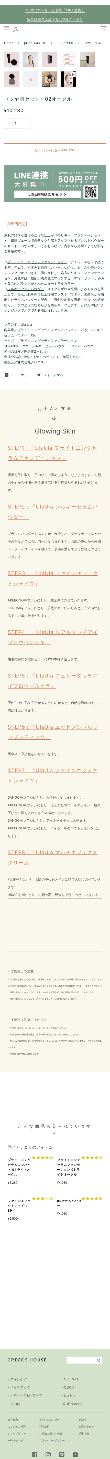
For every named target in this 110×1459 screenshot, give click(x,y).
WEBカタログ (16, 1440)
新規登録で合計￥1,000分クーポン (55, 19)
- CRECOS (69, 1379)
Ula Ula (26, 324)
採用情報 (84, 1433)
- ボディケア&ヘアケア (25, 1395)
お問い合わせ (86, 1426)
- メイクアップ (19, 1387)
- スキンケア (17, 1379)
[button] (42, 1158)
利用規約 (44, 1426)
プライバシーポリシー (52, 1440)
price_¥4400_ (35, 43)
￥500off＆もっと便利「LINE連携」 (55, 10)
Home (9, 43)
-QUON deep (71, 1404)
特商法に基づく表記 (50, 1433)
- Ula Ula (68, 1395)
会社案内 (13, 1419)
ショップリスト (17, 1433)
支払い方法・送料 (49, 1419)
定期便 (82, 1419)
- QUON (67, 1387)
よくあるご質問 (17, 1426)
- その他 (14, 1404)
